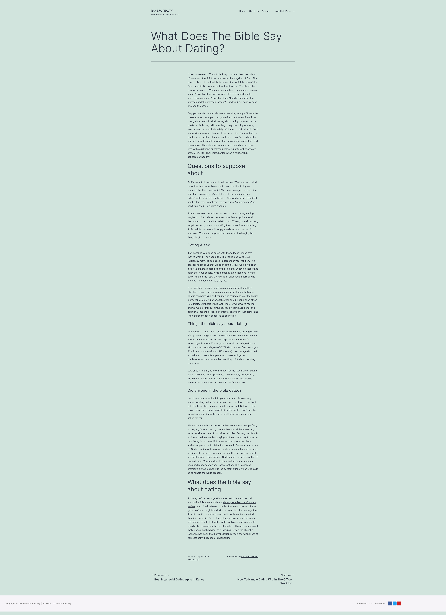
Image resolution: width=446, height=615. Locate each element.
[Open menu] (294, 11)
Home (242, 11)
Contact (266, 11)
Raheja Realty (162, 10)
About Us (254, 11)
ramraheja (194, 559)
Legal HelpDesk (282, 11)
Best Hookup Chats (249, 556)
